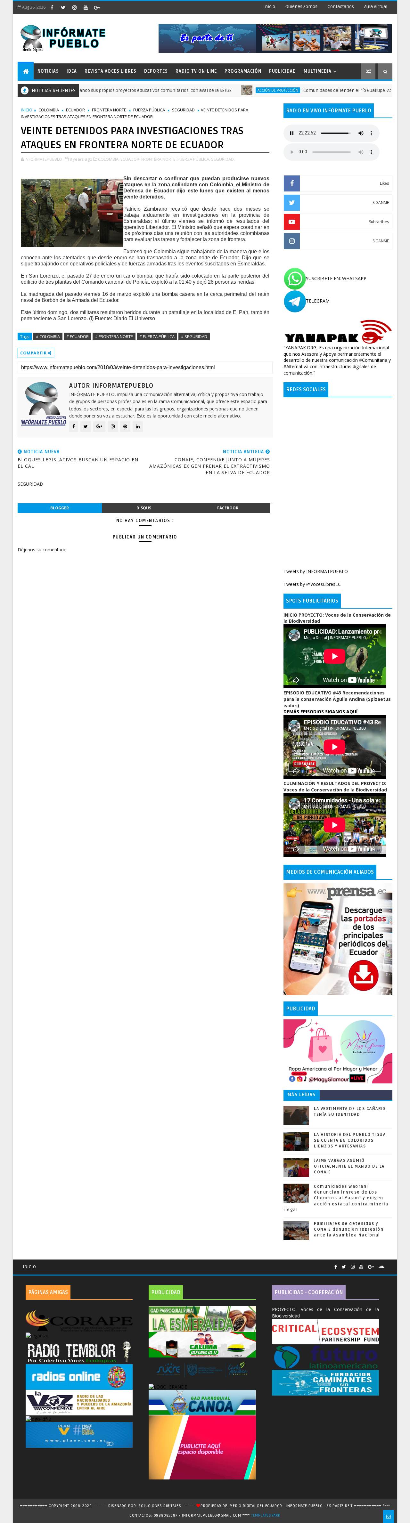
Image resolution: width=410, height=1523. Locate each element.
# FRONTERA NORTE (114, 336)
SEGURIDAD (183, 110)
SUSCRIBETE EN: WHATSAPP (336, 278)
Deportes (156, 71)
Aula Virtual (375, 6)
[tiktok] (108, 7)
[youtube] (85, 7)
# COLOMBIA (48, 336)
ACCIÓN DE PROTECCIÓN (236, 90)
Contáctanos (341, 6)
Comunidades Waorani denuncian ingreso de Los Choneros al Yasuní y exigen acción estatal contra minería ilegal (336, 1198)
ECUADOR (75, 110)
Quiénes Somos (301, 6)
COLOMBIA (48, 110)
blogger (59, 508)
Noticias (48, 71)
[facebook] (52, 7)
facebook (227, 508)
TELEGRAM (318, 301)
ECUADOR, (130, 159)
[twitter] (63, 7)
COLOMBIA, (108, 159)
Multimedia (318, 71)
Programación (243, 71)
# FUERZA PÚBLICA (157, 336)
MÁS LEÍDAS (302, 1095)
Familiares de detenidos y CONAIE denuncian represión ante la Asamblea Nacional (348, 1229)
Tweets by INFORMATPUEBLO (315, 571)
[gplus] (97, 7)
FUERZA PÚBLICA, (193, 159)
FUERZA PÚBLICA (149, 110)
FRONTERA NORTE (109, 110)
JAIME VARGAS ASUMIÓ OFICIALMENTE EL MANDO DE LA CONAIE (349, 1166)
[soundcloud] (381, 1267)
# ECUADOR (77, 336)
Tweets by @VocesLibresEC (312, 584)
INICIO (26, 110)
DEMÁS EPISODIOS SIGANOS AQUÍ (320, 712)
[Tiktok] (389, 1264)
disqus (143, 508)
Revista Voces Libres (110, 71)
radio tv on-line (196, 71)
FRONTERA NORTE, (158, 159)
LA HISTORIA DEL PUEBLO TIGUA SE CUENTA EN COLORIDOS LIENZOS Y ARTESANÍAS (350, 1140)
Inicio (269, 6)
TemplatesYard (266, 1515)
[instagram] (74, 7)
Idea (72, 71)
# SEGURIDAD (194, 336)
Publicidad (282, 71)
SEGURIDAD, (223, 159)
